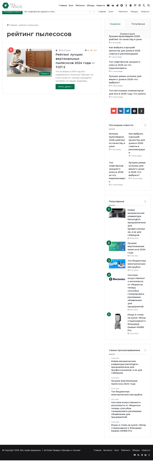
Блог (71, 5)
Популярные (138, 23)
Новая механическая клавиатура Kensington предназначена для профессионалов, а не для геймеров (137, 222)
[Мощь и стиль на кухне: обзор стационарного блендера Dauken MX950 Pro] (117, 321)
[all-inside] (12, 6)
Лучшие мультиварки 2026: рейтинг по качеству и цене (117, 140)
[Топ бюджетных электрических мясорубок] (117, 263)
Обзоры (90, 5)
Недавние (115, 23)
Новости (101, 5)
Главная (63, 5)
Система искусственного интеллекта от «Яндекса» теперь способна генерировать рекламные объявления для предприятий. (136, 291)
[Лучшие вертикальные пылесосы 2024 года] (117, 246)
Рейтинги (80, 5)
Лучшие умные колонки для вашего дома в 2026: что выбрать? (125, 79)
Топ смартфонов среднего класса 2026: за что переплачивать (54, 11)
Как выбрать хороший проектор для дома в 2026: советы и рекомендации (124, 50)
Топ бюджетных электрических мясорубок (137, 263)
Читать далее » (65, 86)
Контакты (107, 450)
